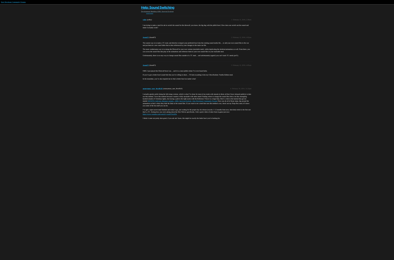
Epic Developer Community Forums (13, 2)
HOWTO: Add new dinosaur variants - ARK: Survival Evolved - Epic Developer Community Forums (182, 101)
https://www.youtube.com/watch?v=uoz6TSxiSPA (160, 114)
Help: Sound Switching (157, 7)
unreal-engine (149, 13)
